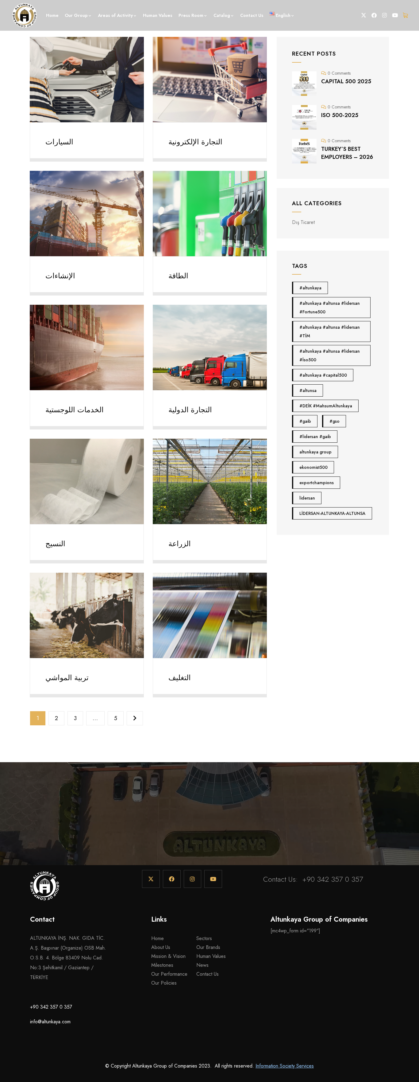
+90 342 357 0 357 (332, 879)
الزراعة (179, 543)
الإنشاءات (60, 275)
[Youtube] (395, 15)
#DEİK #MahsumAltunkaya (325, 406)
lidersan (307, 498)
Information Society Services (285, 1065)
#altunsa (308, 390)
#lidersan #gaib (315, 436)
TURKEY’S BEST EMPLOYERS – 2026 (347, 153)
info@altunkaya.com (50, 1021)
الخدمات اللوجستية (74, 409)
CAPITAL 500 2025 (346, 81)
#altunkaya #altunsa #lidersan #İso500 (329, 355)
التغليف (179, 677)
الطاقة (178, 275)
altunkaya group (315, 452)
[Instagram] (384, 15)
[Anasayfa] (24, 15)
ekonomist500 (313, 467)
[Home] (44, 889)
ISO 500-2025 (339, 115)
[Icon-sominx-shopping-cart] (405, 15)
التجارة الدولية (190, 409)
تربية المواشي (67, 677)
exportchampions (316, 483)
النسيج (55, 543)
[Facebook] (374, 15)
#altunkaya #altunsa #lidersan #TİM (329, 331)
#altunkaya (310, 288)
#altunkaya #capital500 (323, 375)
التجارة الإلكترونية (195, 141)
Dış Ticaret (303, 222)
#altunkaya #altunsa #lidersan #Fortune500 (329, 307)
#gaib (305, 421)
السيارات (59, 141)
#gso (334, 421)
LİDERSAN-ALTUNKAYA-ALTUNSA (332, 513)
